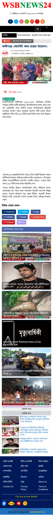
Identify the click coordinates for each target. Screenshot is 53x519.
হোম (7, 41)
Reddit (23, 217)
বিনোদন (24, 477)
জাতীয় (40, 466)
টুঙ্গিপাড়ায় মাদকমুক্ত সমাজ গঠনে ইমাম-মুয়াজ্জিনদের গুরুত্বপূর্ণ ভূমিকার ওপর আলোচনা (26, 257)
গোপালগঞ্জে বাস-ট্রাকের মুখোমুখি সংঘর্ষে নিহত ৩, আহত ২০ (25, 372)
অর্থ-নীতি (24, 470)
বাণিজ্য (41, 477)
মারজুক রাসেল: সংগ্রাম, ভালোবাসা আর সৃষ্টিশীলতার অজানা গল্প (26, 286)
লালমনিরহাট (27, 41)
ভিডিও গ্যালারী (26, 461)
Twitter (24, 211)
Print (22, 222)
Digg (36, 211)
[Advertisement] (26, 135)
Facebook (10, 211)
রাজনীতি (6, 477)
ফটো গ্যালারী (8, 461)
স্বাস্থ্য (22, 481)
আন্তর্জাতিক (42, 470)
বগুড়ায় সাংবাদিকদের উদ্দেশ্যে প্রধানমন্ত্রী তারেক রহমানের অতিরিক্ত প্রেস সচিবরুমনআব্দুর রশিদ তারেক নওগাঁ (34, 431)
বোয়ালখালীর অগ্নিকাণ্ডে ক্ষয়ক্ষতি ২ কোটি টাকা (23, 402)
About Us (42, 481)
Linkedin (9, 217)
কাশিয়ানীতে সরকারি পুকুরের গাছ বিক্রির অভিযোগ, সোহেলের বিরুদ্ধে (25, 315)
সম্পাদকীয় (7, 470)
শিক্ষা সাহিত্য (43, 461)
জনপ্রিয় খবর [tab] (26, 413)
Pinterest (9, 222)
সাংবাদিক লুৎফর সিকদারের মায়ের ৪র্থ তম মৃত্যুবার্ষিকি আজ (22, 343)
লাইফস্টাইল (7, 481)
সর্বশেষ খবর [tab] (26, 409)
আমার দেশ (19, 41)
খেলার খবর (7, 466)
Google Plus (38, 217)
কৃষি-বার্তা (24, 466)
